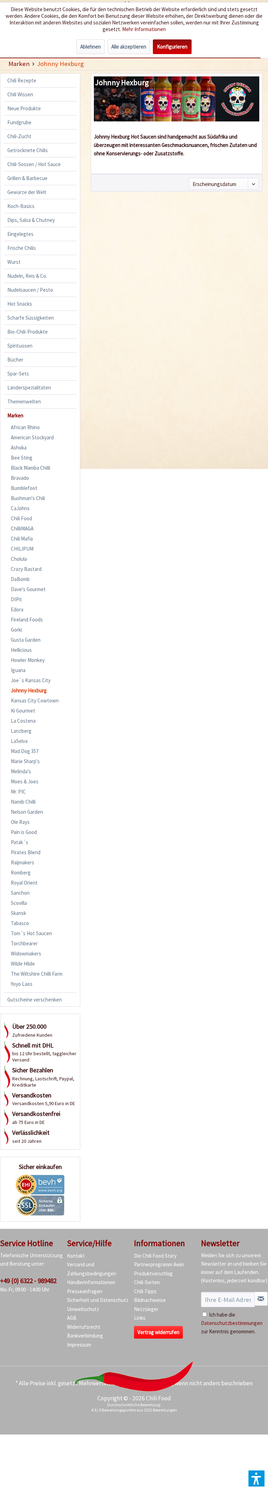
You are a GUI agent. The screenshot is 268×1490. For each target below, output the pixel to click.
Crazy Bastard (26, 569)
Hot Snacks (19, 303)
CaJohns (20, 508)
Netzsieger (146, 1309)
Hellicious (21, 650)
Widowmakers (26, 953)
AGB (71, 1317)
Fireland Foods (27, 619)
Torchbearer (24, 943)
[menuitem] (19, 63)
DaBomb (20, 579)
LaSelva (19, 741)
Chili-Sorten (147, 1282)
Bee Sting (21, 457)
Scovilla (19, 903)
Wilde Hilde (23, 963)
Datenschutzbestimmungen (231, 1323)
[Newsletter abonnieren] (261, 1299)
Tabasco (20, 923)
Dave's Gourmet (28, 589)
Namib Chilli (23, 801)
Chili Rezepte (21, 80)
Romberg (21, 872)
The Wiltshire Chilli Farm (36, 973)
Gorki (16, 629)
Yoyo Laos (21, 984)
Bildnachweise (150, 1300)
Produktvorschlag (153, 1273)
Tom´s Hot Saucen (31, 933)
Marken (15, 415)
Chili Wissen (20, 94)
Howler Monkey (28, 660)
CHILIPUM (22, 548)
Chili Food (21, 518)
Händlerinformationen (91, 1282)
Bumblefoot (24, 488)
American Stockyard (32, 437)
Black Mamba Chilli (30, 467)
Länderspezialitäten (29, 387)
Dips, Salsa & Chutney (31, 220)
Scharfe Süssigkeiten (30, 317)
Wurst (14, 262)
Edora (17, 609)
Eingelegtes (20, 234)
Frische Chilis (21, 248)
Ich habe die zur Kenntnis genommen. (231, 1323)
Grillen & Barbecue (27, 178)
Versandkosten (153, 1383)
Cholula (19, 559)
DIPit (16, 599)
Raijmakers (22, 862)
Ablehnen (90, 46)
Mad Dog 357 (24, 751)
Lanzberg (21, 731)
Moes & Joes (24, 781)
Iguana (18, 670)
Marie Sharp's (25, 761)
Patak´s (19, 842)
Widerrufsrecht (83, 1327)
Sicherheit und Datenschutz (97, 1300)
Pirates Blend (25, 852)
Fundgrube (19, 122)
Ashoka (19, 447)
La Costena (23, 720)
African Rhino (25, 427)
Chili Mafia (22, 538)
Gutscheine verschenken (34, 999)
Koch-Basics (21, 206)
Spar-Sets (18, 373)
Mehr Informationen (144, 29)
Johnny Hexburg (29, 690)
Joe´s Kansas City (31, 680)
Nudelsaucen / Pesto (30, 289)
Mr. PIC (18, 791)
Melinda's (21, 771)
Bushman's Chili (28, 498)
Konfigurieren (172, 46)
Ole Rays (20, 822)
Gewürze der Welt (26, 192)
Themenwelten (24, 401)
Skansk (18, 913)
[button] (256, 1478)
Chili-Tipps (145, 1291)
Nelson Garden (27, 812)
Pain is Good (24, 832)
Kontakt (76, 1255)
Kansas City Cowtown (35, 700)
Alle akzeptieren (128, 46)
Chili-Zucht (19, 136)
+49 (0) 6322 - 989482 (28, 1280)
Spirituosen (19, 345)
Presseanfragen (84, 1291)
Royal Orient (24, 882)
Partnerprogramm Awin (159, 1264)
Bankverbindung (85, 1335)
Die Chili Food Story (155, 1255)
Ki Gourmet (23, 710)
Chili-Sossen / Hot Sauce (34, 164)
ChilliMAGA (22, 528)
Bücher (15, 359)
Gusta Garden (25, 639)
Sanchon (20, 892)
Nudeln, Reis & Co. (27, 276)
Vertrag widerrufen (158, 1332)
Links (140, 1317)
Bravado (20, 478)
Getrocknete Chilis (27, 150)
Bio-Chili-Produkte (27, 331)
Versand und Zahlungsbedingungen (91, 1269)
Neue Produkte (24, 108)
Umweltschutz (83, 1309)
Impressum (79, 1344)
